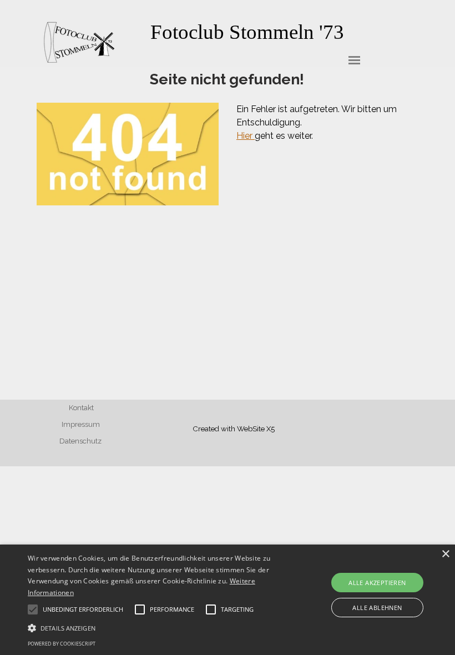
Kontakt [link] (81, 407)
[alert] (227, 600)
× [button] (445, 554)
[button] (157, 626)
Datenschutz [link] (80, 440)
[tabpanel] (247, 32)
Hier (245, 135)
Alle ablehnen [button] (377, 607)
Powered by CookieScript (61, 643)
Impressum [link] (81, 424)
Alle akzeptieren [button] (377, 582)
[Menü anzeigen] (354, 60)
